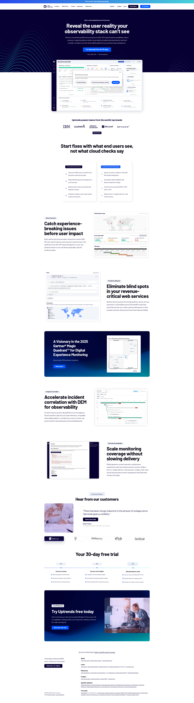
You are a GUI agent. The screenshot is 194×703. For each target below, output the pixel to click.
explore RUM (103, 679)
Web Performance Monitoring (123, 685)
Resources (88, 6)
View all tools (84, 693)
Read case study (90, 519)
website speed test (110, 693)
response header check (133, 694)
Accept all (115, 82)
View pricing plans (85, 679)
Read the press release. (103, 1)
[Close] (120, 72)
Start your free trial (60, 627)
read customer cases (95, 660)
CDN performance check (134, 693)
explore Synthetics (95, 679)
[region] (97, 78)
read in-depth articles (92, 666)
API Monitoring (135, 685)
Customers (80, 6)
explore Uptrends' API (120, 672)
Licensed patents (59, 694)
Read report (59, 366)
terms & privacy (51, 694)
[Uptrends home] (48, 6)
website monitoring (115, 666)
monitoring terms (103, 666)
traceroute (118, 693)
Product (57, 6)
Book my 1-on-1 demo (53, 666)
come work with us (107, 660)
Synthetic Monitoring (96, 685)
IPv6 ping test (94, 694)
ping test (88, 694)
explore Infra (112, 679)
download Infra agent (133, 672)
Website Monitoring (86, 685)
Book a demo (133, 6)
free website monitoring (105, 694)
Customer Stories (97, 494)
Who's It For (65, 6)
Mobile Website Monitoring (93, 686)
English (112, 6)
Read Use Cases (97, 132)
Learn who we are (85, 660)
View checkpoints (85, 672)
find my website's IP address (118, 694)
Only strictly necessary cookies (100, 82)
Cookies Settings (81, 82)
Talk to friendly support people (104, 652)
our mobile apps (111, 672)
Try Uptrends (145, 6)
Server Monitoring (105, 686)
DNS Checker (124, 693)
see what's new (130, 666)
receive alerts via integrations (97, 672)
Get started (84, 666)
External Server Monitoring (117, 686)
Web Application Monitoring (109, 685)
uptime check (101, 693)
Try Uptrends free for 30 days (97, 49)
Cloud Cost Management (130, 686)
